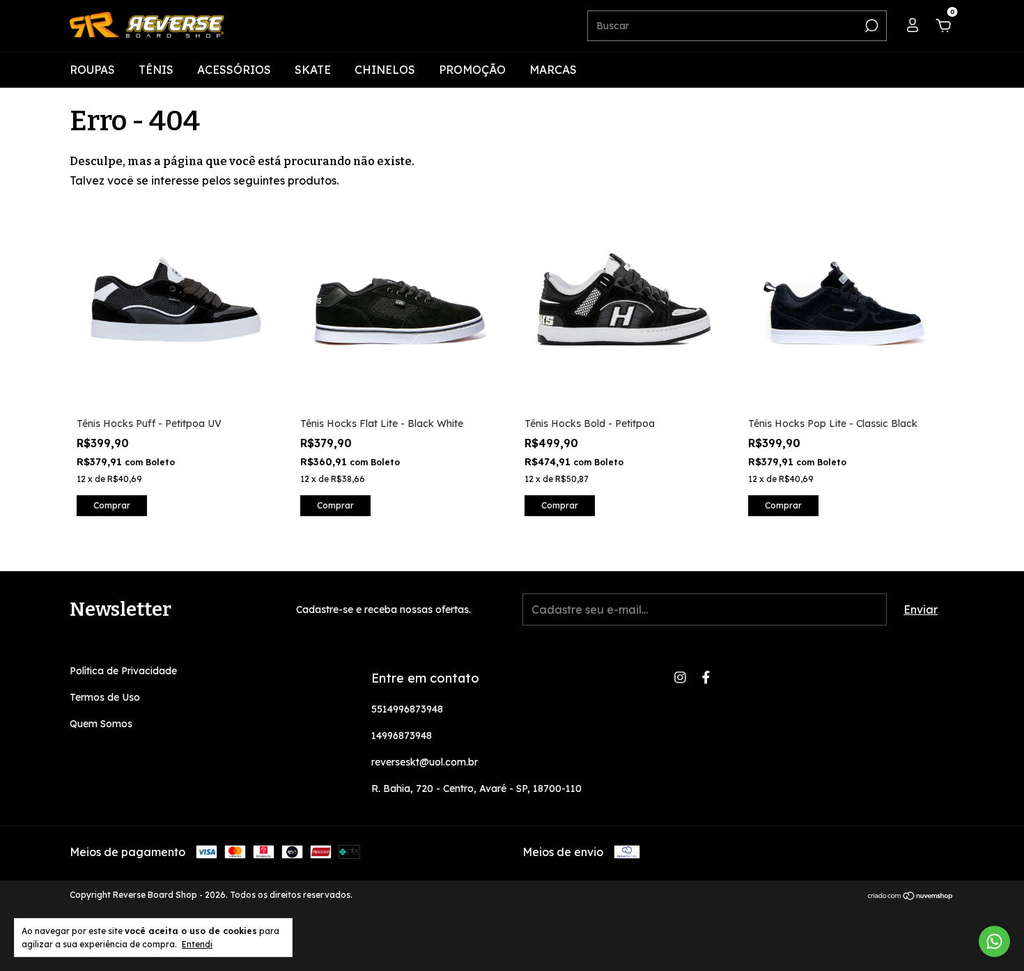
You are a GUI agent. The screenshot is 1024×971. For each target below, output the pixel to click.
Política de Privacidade (123, 671)
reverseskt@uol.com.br (424, 762)
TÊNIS (156, 70)
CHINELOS (385, 70)
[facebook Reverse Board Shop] (706, 677)
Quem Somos (101, 723)
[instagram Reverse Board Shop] (680, 677)
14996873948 (401, 735)
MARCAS (553, 70)
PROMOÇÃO (472, 70)
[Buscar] (870, 26)
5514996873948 (407, 709)
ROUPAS (92, 70)
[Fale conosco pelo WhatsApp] (994, 941)
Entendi (197, 944)
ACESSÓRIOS (234, 70)
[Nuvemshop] (910, 896)
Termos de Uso (105, 697)
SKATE (313, 70)
